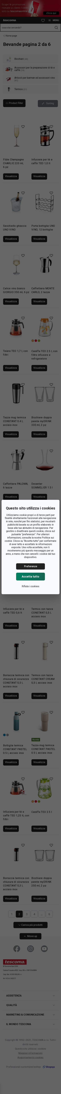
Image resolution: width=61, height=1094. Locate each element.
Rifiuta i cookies (30, 586)
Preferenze (30, 566)
